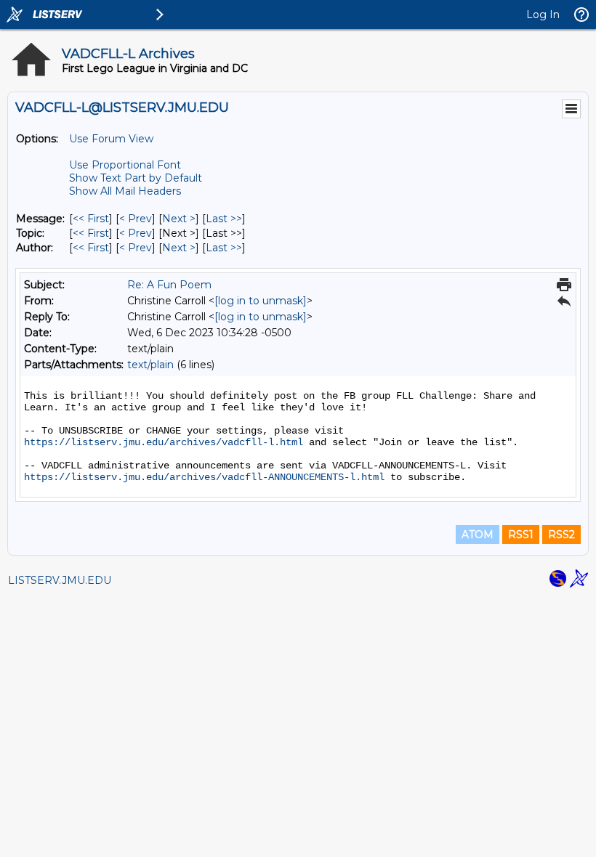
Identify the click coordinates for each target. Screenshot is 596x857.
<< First (91, 218)
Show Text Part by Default (135, 177)
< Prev (135, 218)
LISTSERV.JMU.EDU (59, 580)
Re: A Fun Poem (169, 284)
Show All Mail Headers (125, 191)
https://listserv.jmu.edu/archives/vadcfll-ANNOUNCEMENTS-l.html (204, 477)
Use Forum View (111, 138)
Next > (179, 218)
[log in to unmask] (260, 300)
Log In (543, 14)
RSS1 (520, 534)
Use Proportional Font (125, 164)
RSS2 (561, 534)
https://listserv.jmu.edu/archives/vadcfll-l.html (163, 442)
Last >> (224, 218)
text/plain (150, 364)
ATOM (478, 534)
